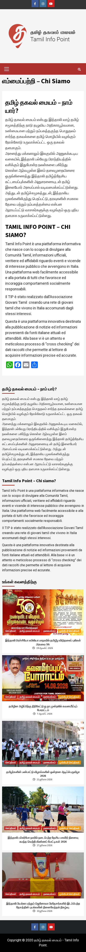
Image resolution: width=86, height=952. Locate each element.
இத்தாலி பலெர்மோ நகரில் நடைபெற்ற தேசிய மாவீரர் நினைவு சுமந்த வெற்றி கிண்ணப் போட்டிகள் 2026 (43, 839)
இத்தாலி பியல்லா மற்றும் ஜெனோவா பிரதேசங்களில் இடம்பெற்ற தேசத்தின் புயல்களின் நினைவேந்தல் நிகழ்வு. (43, 905)
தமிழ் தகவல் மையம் (30, 630)
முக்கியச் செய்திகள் (69, 630)
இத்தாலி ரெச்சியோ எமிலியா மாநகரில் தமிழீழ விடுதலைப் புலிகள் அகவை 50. (43, 642)
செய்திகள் (10, 630)
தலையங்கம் (49, 630)
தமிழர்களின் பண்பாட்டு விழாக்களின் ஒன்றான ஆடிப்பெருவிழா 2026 (43, 774)
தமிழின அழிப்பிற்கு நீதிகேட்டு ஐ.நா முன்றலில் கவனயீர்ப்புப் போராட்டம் (43, 708)
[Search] (79, 69)
